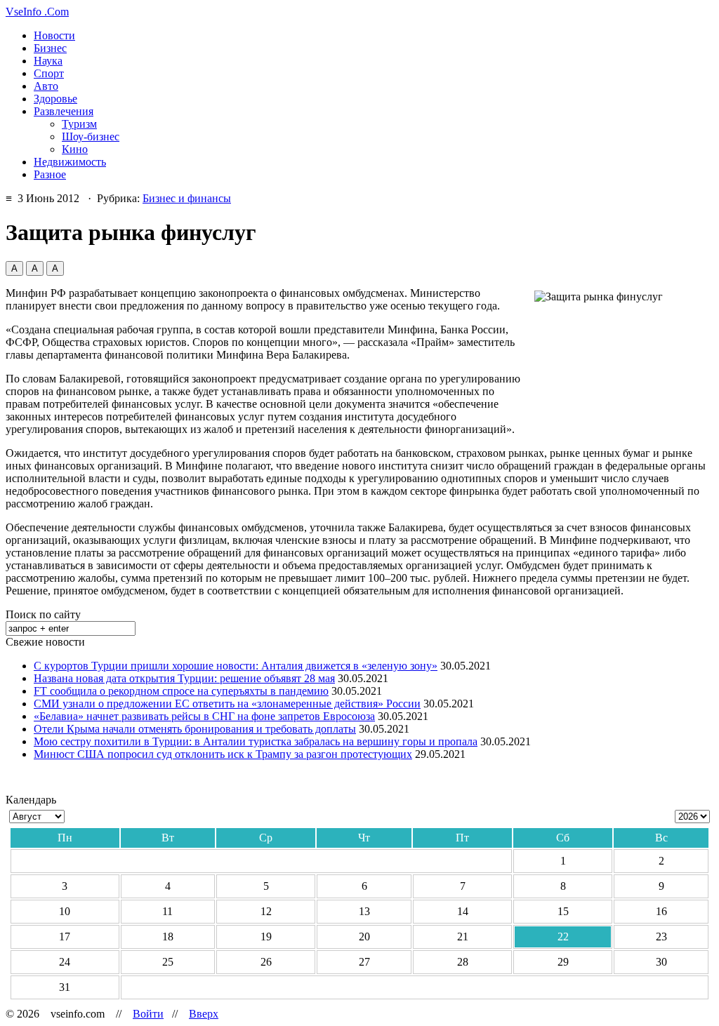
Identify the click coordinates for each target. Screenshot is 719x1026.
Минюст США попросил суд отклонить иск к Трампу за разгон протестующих (223, 754)
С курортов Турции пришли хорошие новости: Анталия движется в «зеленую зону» (235, 666)
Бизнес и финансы (187, 198)
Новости (54, 35)
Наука (48, 61)
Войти (148, 1014)
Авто (46, 86)
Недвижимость (70, 162)
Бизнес (50, 48)
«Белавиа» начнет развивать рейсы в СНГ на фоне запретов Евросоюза (204, 716)
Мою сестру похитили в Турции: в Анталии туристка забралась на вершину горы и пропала (255, 741)
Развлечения (63, 111)
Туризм (79, 124)
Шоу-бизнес (90, 136)
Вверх (203, 1014)
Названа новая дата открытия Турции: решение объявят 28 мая (184, 678)
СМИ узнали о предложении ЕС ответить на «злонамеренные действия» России (227, 703)
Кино (75, 149)
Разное (50, 174)
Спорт (49, 73)
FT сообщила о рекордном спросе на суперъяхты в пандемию (181, 691)
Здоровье (55, 99)
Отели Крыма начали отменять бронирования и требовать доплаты (195, 729)
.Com (37, 12)
